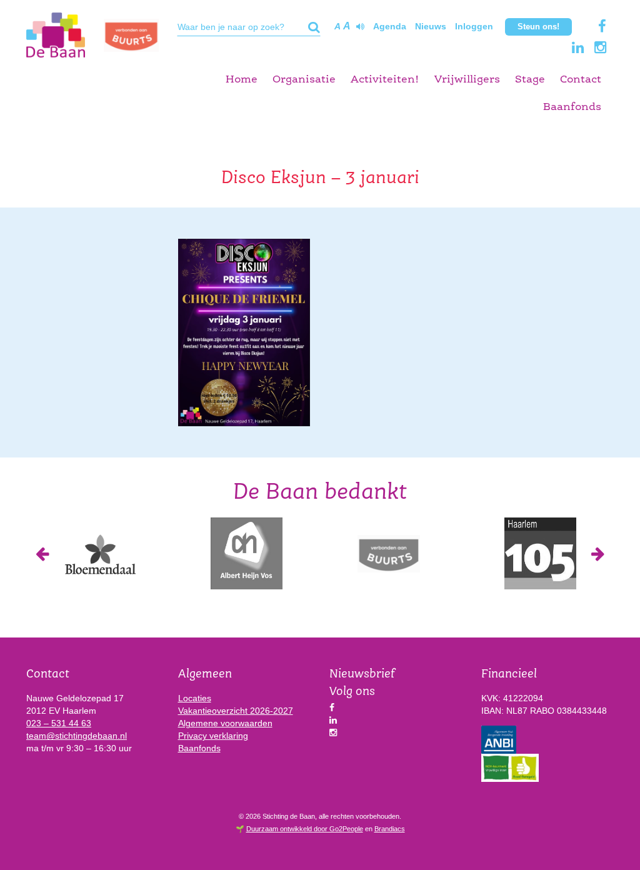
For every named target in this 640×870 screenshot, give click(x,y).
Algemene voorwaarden (225, 723)
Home (242, 79)
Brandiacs (389, 828)
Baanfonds (572, 107)
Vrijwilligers (467, 79)
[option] (99, 553)
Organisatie (304, 79)
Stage (530, 79)
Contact (580, 79)
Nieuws (430, 26)
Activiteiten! (385, 79)
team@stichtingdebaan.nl (76, 736)
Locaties (194, 698)
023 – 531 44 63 (58, 723)
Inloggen (474, 26)
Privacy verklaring (213, 736)
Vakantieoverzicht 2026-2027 (235, 711)
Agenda (389, 26)
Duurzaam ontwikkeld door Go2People (304, 828)
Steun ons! (538, 26)
